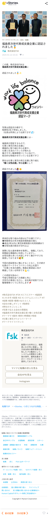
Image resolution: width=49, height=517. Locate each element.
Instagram (24, 381)
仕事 (41, 445)
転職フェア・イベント (34, 449)
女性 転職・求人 (9, 474)
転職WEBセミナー (9, 453)
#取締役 (25, 303)
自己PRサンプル (9, 440)
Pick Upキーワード (23, 461)
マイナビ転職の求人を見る (24, 368)
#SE (19, 297)
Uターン (40, 440)
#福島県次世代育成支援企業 (15, 312)
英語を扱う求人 (26, 482)
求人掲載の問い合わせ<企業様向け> (26, 490)
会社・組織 (24, 40)
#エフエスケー (27, 294)
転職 (4, 461)
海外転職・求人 (25, 474)
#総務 (4, 300)
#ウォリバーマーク (22, 318)
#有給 (33, 315)
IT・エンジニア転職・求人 (12, 469)
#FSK (18, 294)
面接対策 (6, 449)
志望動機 (21, 440)
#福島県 (38, 294)
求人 (11, 461)
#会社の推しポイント (12, 303)
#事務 (16, 300)
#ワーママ (6, 315)
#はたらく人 (25, 300)
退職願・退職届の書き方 (12, 445)
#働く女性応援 (35, 312)
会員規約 (5, 487)
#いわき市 (6, 297)
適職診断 (33, 445)
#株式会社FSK (8, 294)
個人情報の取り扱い (18, 487)
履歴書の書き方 (8, 436)
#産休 (14, 315)
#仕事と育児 (7, 318)
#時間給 (27, 315)
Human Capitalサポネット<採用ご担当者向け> (19, 493)
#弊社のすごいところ (12, 306)
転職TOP (6, 406)
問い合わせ (6, 490)
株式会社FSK (13, 51)
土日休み (14, 482)
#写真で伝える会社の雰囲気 (15, 309)
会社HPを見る (24, 374)
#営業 (14, 297)
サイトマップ (34, 487)
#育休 (20, 315)
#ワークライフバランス (13, 321)
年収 (25, 445)
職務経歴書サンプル (25, 436)
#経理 (10, 300)
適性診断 (31, 440)
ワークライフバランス (10, 40)
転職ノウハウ (17, 449)
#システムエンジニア (31, 297)
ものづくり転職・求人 (34, 469)
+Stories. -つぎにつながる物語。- (28, 406)
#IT (43, 297)
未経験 (5, 482)
